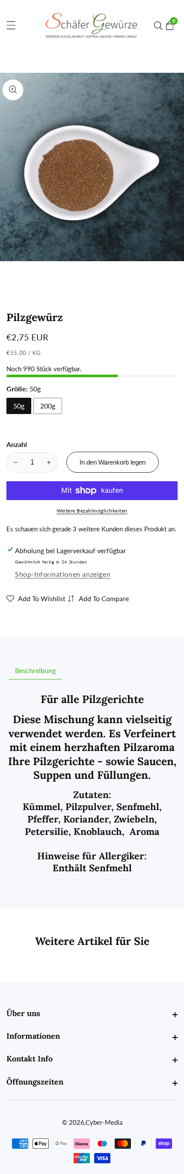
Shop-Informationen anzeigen (62, 574)
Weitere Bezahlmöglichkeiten (92, 510)
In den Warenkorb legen (112, 462)
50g (18, 406)
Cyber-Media (104, 1122)
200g (47, 406)
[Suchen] (160, 25)
